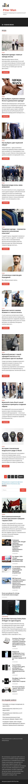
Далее (21, 476)
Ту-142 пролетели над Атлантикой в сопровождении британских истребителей (18, 570)
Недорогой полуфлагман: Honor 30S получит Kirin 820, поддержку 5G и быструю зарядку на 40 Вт (19, 655)
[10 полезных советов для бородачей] (14, 264)
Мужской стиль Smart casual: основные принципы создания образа (14, 404)
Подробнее (5, 72)
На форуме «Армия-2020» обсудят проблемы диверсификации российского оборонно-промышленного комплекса (19, 545)
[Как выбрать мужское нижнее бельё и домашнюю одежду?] (14, 87)
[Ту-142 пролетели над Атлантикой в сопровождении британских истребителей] (6, 572)
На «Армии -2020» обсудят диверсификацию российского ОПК (17, 559)
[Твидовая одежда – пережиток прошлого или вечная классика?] (14, 218)
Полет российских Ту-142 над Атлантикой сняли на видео (10, 593)
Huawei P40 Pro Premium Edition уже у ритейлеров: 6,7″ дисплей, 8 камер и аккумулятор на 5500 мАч (18, 668)
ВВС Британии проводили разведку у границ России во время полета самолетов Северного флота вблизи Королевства (19, 583)
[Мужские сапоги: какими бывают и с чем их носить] (14, 299)
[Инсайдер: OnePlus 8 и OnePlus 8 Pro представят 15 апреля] (6, 683)
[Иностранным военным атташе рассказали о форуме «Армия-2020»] (14, 513)
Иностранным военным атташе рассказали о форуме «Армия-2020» (13, 518)
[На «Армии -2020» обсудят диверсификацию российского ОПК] (6, 561)
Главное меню (9, 24)
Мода (3, 52)
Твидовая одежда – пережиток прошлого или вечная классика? (13, 231)
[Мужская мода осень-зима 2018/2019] (14, 174)
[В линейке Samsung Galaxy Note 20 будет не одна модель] (14, 615)
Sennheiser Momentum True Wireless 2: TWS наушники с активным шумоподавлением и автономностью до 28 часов (18, 642)
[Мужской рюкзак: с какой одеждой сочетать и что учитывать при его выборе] (14, 343)
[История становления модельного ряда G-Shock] (14, 437)
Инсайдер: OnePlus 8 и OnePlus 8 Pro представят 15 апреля (18, 680)
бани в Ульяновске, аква (13, 483)
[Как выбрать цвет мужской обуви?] (14, 131)
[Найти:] (14, 490)
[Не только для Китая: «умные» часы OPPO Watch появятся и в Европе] (6, 692)
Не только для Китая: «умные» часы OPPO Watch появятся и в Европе (18, 689)
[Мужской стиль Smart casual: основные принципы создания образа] (14, 391)
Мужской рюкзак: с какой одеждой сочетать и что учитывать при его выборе (12, 356)
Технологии (5, 616)
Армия (3, 514)
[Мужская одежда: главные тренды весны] (14, 43)
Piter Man (9, 10)
